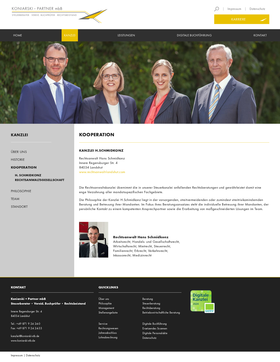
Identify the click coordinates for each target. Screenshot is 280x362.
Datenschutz (257, 9)
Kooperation (24, 167)
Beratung (147, 299)
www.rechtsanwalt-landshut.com (102, 172)
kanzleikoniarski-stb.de (25, 336)
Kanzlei (19, 134)
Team (15, 199)
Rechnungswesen (108, 328)
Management (106, 308)
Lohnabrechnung (108, 337)
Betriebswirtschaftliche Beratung (161, 312)
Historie (18, 159)
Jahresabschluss (108, 333)
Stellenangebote (108, 312)
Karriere (238, 19)
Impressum (234, 9)
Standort (19, 207)
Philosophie (21, 191)
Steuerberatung (151, 303)
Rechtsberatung (151, 308)
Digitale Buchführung (154, 324)
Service (103, 324)
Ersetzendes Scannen (154, 328)
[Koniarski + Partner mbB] (74, 15)
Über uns (19, 152)
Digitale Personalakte (154, 333)
